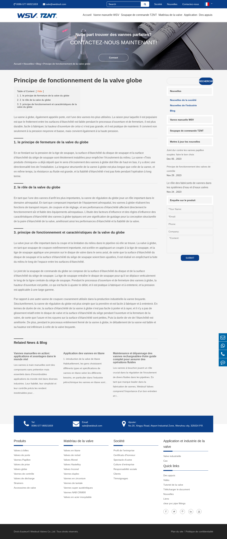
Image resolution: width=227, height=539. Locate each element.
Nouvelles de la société (183, 100)
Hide (39, 91)
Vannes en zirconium (75, 478)
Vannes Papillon (22, 459)
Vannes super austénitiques (78, 487)
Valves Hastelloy (72, 464)
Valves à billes (21, 450)
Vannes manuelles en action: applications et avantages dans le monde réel (35, 356)
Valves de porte (22, 455)
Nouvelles (172, 4)
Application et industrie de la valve (184, 443)
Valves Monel (71, 459)
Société (158, 4)
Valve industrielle (172, 456)
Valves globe (20, 469)
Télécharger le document (176, 489)
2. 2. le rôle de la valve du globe (34, 100)
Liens (166, 498)
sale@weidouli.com (55, 4)
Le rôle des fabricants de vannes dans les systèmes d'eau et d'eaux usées (189, 187)
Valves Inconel (71, 469)
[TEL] (223, 354)
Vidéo (166, 480)
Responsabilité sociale (125, 469)
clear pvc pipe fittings (174, 503)
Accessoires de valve (25, 487)
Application (190, 14)
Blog (38, 63)
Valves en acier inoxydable (78, 497)
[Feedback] (223, 362)
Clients (117, 473)
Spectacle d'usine (123, 459)
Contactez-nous (190, 4)
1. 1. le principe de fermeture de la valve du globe (43, 95)
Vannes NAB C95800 (75, 492)
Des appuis (205, 14)
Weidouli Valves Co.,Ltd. (43, 531)
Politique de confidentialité (199, 531)
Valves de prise (22, 464)
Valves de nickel (72, 455)
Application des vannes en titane (84, 353)
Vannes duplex (71, 473)
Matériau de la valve (170, 14)
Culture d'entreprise (124, 464)
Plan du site (177, 531)
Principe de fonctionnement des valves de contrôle (189, 171)
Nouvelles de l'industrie (183, 105)
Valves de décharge (24, 478)
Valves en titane (72, 450)
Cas (165, 460)
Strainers (18, 483)
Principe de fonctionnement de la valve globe (66, 63)
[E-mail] (223, 337)
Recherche (206, 81)
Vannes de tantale (73, 483)
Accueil (87, 14)
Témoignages (121, 478)
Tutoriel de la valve (173, 484)
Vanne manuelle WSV (106, 14)
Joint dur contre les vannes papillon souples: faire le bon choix (185, 154)
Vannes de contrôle (24, 473)
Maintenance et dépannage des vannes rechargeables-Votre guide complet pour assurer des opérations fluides (134, 358)
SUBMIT (190, 258)
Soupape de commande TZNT (139, 14)
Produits (20, 441)
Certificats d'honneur (124, 455)
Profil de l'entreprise (124, 450)
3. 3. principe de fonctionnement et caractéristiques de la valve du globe (47, 105)
